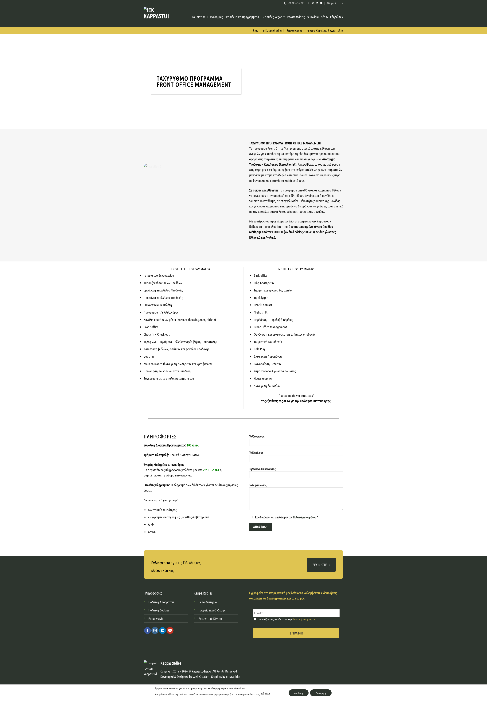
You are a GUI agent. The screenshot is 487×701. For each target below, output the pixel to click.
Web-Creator (201, 676)
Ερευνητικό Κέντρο (210, 618)
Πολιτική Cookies (158, 610)
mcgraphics (233, 676)
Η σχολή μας (215, 17)
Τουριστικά (198, 17)
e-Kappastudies (272, 30)
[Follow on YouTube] (321, 3)
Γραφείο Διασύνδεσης (211, 610)
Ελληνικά (331, 3)
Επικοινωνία (294, 30)
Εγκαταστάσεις (296, 17)
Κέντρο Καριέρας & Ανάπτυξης (324, 30)
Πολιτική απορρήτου (304, 619)
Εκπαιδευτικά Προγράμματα (242, 17)
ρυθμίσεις (265, 693)
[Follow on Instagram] (313, 3)
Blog (255, 30)
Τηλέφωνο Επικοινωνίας (262, 469)
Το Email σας (256, 452)
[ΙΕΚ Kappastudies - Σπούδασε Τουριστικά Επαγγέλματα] (156, 16)
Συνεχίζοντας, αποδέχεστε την (287, 619)
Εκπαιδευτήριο (207, 602)
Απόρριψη (321, 693)
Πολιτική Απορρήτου (305, 517)
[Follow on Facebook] (309, 3)
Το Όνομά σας (256, 436)
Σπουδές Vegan (272, 17)
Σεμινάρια (313, 17)
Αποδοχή (298, 693)
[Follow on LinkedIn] (317, 3)
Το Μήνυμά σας (258, 485)
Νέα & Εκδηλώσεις (332, 17)
